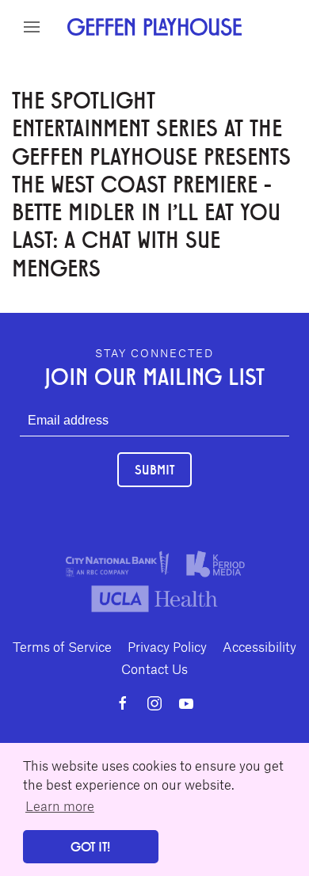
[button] (32, 27)
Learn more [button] (59, 805)
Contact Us (154, 668)
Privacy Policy (167, 646)
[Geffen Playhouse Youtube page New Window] (186, 703)
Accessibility (259, 646)
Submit (154, 469)
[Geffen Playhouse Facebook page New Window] (123, 703)
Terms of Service (62, 646)
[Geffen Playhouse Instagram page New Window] (154, 703)
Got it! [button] (90, 846)
